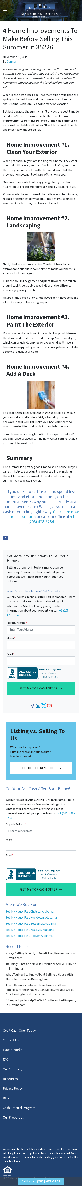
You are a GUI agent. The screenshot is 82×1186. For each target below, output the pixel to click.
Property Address (17, 623)
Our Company (12, 1069)
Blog (6, 1098)
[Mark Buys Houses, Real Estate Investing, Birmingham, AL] (35, 673)
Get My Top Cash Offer (38, 688)
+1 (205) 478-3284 (51, 519)
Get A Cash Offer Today (19, 1030)
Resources (10, 1079)
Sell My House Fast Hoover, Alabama (29, 936)
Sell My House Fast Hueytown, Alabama (31, 918)
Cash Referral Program (19, 1108)
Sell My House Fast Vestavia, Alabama (30, 930)
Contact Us (11, 1040)
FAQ (5, 1059)
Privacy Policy (13, 1088)
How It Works (12, 1050)
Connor (11, 61)
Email (10, 654)
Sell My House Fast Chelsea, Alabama (30, 911)
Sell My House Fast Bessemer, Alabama (31, 924)
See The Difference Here (39, 768)
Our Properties (13, 1117)
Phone (11, 638)
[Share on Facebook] (5, 538)
